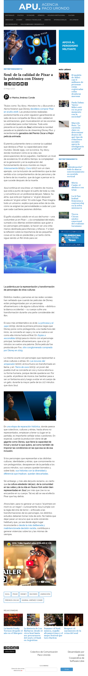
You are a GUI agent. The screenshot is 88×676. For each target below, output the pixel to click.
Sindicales (9, 20)
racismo (33, 594)
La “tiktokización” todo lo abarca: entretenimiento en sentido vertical (75, 170)
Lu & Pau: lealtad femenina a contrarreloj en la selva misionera (77, 202)
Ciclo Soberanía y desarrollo (32, 24)
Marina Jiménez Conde (32, 600)
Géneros (41, 15)
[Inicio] (44, 6)
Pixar (15, 594)
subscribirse (9, 651)
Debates (47, 20)
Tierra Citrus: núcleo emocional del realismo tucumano (77, 220)
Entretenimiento (13, 69)
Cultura (71, 15)
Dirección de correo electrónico (17, 669)
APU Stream (74, 20)
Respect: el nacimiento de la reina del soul (72, 631)
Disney (23, 594)
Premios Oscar (12, 600)
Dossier (19, 20)
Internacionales (60, 20)
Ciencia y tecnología (33, 20)
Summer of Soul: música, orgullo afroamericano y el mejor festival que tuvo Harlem (53, 633)
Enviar (67, 669)
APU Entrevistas (11, 24)
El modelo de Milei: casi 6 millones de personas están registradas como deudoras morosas (77, 86)
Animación (45, 594)
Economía (30, 15)
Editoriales (9, 15)
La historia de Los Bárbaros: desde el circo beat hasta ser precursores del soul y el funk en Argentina (33, 634)
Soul (7, 594)
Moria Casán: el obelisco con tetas (77, 186)
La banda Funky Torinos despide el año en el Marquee (13, 631)
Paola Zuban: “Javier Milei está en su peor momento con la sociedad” (77, 109)
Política (20, 15)
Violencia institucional (56, 15)
